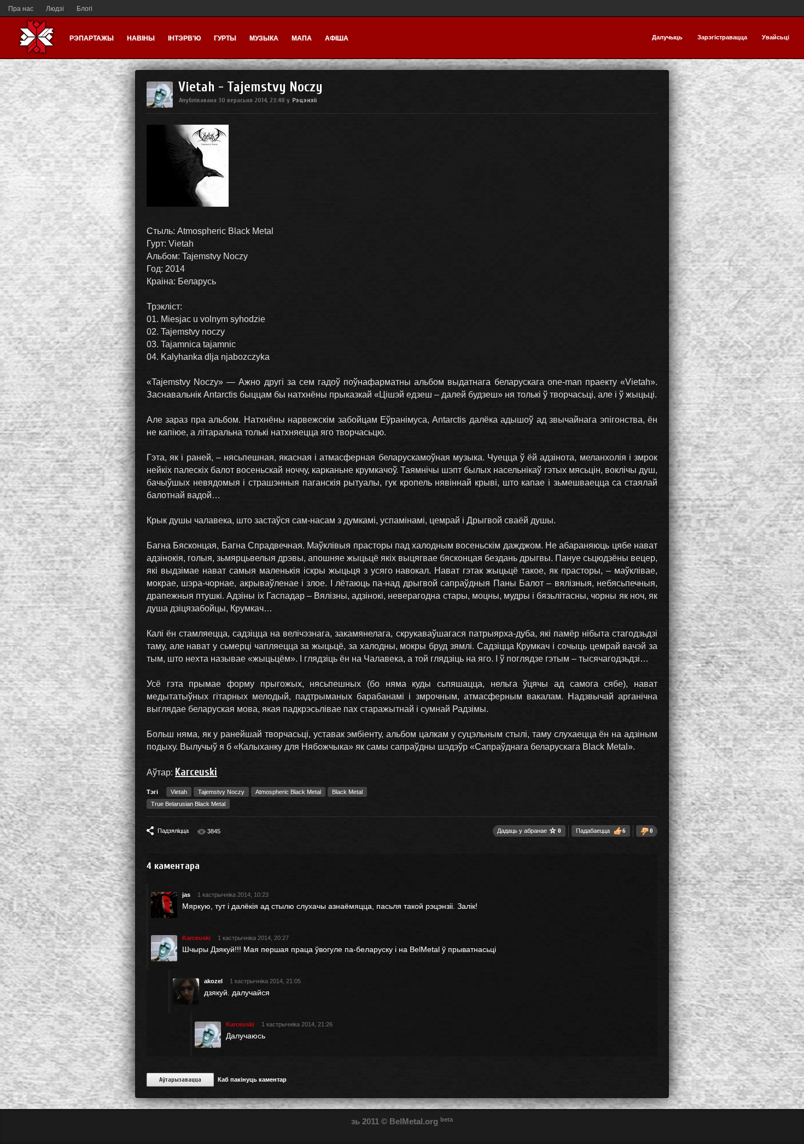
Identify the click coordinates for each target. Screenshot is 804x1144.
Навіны (141, 38)
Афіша (336, 38)
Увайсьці (775, 37)
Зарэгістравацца (722, 37)
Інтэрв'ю (184, 38)
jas (186, 894)
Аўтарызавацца (180, 1079)
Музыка (263, 38)
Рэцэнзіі (304, 100)
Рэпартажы (91, 38)
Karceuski (196, 772)
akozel (213, 981)
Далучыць (667, 37)
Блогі (84, 9)
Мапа (302, 38)
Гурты (225, 38)
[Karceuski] (160, 105)
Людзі (55, 9)
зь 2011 (365, 1121)
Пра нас (20, 9)
